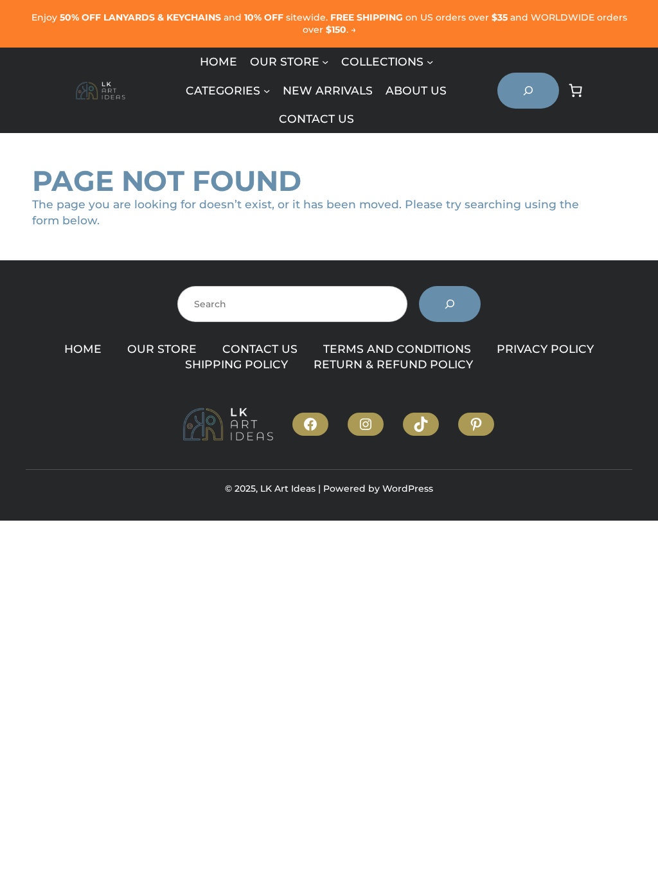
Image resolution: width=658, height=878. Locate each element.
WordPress (407, 488)
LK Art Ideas (288, 488)
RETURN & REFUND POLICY (393, 364)
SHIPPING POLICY (236, 364)
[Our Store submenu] (325, 61)
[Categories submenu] (266, 90)
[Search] (450, 304)
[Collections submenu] (430, 61)
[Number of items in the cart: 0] (575, 90)
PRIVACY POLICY (545, 348)
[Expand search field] (528, 91)
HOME (83, 348)
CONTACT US (260, 348)
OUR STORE (162, 348)
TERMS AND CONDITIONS (397, 348)
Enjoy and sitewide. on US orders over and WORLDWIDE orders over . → (329, 24)
